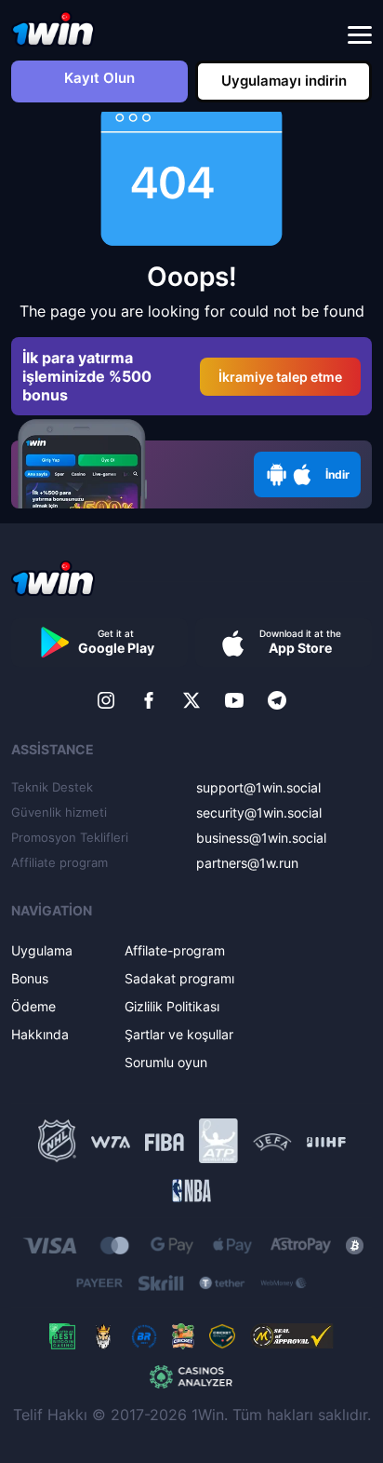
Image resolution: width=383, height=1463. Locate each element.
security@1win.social (259, 812)
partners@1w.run (247, 863)
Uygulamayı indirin (284, 80)
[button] (360, 35)
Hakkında (40, 1034)
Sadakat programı (179, 978)
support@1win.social (258, 787)
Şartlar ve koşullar (179, 1034)
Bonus (29, 978)
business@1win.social (261, 838)
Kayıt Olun (99, 78)
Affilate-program (175, 950)
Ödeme (33, 1006)
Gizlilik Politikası (172, 1006)
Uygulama (42, 950)
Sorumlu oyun (166, 1062)
